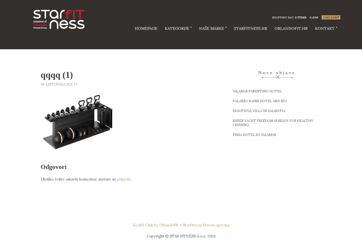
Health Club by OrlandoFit (155, 225)
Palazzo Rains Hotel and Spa (260, 101)
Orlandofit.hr (291, 28)
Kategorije (177, 28)
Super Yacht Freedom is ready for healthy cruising (273, 123)
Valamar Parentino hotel (257, 91)
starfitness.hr (250, 28)
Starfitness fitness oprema (206, 225)
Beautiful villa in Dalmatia (259, 111)
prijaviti (124, 179)
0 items (300, 17)
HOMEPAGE (146, 28)
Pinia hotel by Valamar (254, 135)
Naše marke (211, 28)
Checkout (331, 17)
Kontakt (325, 28)
